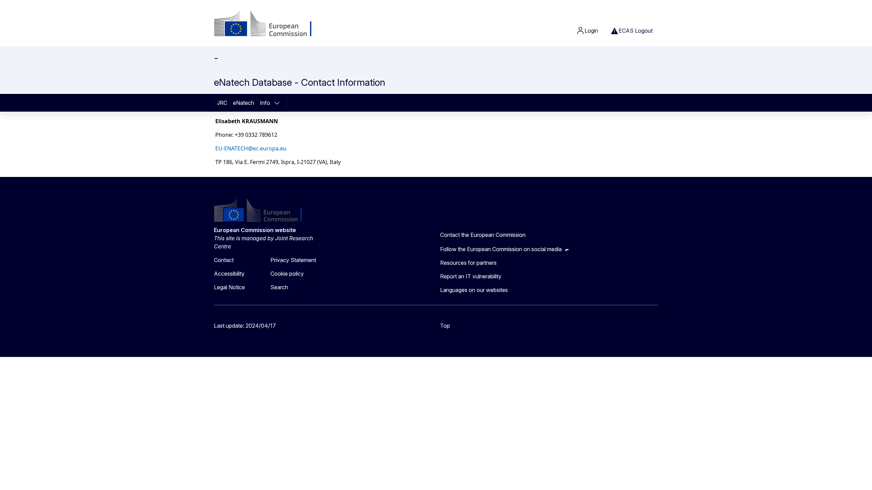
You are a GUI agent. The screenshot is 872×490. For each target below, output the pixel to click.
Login (591, 30)
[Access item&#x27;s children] (278, 103)
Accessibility (229, 273)
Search (279, 287)
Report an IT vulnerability (470, 276)
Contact (224, 260)
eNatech (243, 102)
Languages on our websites (474, 290)
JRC (222, 102)
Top (445, 325)
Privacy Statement (293, 260)
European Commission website (255, 230)
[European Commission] (269, 24)
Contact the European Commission (483, 234)
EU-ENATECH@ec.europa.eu (250, 148)
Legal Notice (229, 287)
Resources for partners (468, 262)
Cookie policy (287, 273)
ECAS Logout (636, 30)
